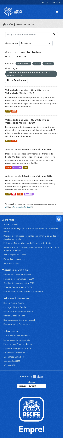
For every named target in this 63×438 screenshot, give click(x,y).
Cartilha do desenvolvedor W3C (19, 283)
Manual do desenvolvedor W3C (19, 279)
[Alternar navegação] (57, 12)
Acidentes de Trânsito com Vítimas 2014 (28, 176)
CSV (8, 111)
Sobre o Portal (11, 224)
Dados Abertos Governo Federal (19, 320)
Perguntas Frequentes (14, 259)
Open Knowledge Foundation (18, 348)
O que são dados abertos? (17, 335)
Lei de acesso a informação (17, 340)
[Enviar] (54, 34)
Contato (56, 2)
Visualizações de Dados (15, 254)
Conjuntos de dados (21, 24)
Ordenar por (11, 43)
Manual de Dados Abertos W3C (19, 274)
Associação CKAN (12, 361)
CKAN (38, 376)
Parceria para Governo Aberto (18, 344)
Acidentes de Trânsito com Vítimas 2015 (28, 149)
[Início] (4, 24)
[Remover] (29, 64)
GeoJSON (17, 167)
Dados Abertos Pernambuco (17, 324)
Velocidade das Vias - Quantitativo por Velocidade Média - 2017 (28, 92)
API (6, 207)
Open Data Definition (14, 357)
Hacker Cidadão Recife (14, 315)
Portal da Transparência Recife (18, 311)
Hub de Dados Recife (14, 303)
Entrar (45, 2)
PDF (13, 194)
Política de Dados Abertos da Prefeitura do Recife (28, 243)
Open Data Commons (14, 352)
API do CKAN (10, 365)
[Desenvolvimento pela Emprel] (31, 429)
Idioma (31, 382)
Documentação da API (22, 207)
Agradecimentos (11, 263)
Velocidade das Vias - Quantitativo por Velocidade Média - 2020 (28, 121)
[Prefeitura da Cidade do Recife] (31, 409)
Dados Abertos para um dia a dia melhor (23, 291)
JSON (14, 111)
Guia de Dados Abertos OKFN (18, 287)
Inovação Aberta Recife (15, 307)
